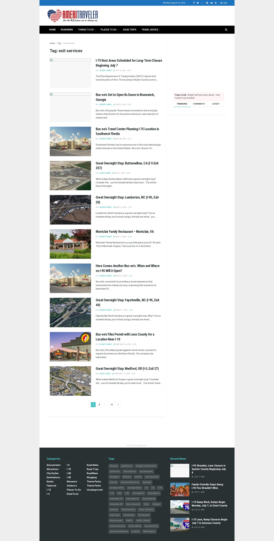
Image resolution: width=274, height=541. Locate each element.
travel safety (135, 526)
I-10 (49, 490)
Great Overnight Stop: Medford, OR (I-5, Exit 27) (127, 369)
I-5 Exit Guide (104, 173)
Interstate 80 (149, 499)
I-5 (68, 465)
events (138, 477)
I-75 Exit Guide (104, 70)
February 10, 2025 (122, 374)
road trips (115, 515)
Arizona (113, 466)
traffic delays (143, 520)
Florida (113, 482)
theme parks (116, 520)
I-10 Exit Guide (104, 344)
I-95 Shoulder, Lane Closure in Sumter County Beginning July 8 (209, 469)
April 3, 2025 (120, 237)
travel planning (117, 526)
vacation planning (119, 531)
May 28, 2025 (120, 139)
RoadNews (67, 29)
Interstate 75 (132, 499)
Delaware (114, 477)
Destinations (53, 477)
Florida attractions (130, 482)
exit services (69, 43)
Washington (149, 531)
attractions (127, 466)
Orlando (114, 509)
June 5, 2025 (120, 105)
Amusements (54, 465)
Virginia (135, 531)
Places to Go (108, 29)
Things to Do (86, 29)
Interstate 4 (138, 493)
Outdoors (72, 485)
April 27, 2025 (121, 276)
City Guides (53, 473)
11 (112, 404)
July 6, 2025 (120, 70)
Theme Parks (94, 481)
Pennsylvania (128, 509)
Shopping (92, 477)
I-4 (48, 494)
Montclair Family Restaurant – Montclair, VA (125, 232)
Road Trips (129, 29)
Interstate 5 (153, 493)
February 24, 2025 (123, 344)
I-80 (69, 473)
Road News (92, 465)
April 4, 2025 (120, 207)
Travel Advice (149, 29)
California (115, 471)
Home (52, 29)
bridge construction (146, 466)
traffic (130, 520)
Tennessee (143, 515)
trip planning (151, 526)
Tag (59, 43)
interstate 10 (116, 499)
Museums (72, 481)
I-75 (69, 469)
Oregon (156, 504)
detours (127, 477)
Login (224, 3)
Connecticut (130, 471)
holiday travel (134, 488)
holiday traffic (117, 488)
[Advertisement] (169, 15)
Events (50, 481)
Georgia (147, 482)
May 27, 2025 (119, 173)
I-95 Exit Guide (104, 105)
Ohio (146, 504)
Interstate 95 (116, 504)
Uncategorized (95, 490)
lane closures (133, 504)
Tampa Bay (129, 515)
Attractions (53, 469)
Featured (51, 485)
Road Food (72, 494)
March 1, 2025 (121, 310)
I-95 (69, 477)
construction (146, 471)
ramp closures (146, 509)
